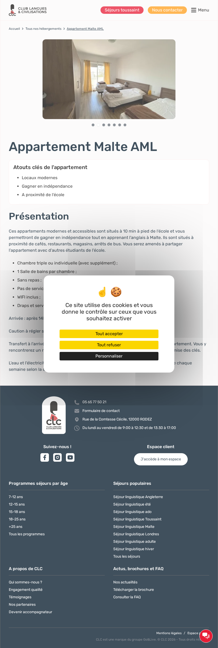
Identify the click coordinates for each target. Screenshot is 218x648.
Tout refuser (109, 344)
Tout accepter (109, 333)
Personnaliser (109, 356)
